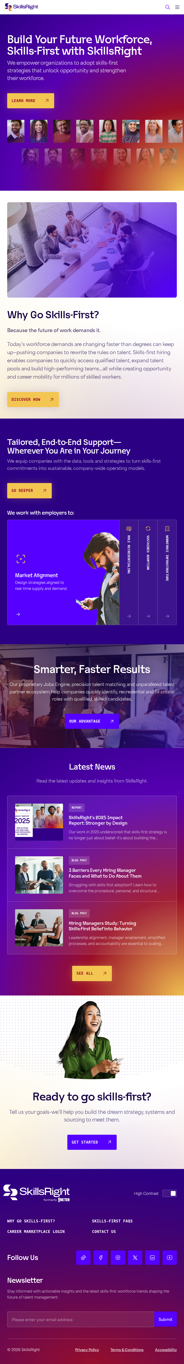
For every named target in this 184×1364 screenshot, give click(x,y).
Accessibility (166, 1349)
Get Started (85, 1142)
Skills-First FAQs (112, 1221)
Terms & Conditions (127, 1349)
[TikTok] (83, 1257)
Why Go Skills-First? (31, 1221)
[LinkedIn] (152, 1257)
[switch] (169, 1193)
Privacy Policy (87, 1349)
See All (84, 973)
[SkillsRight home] (44, 1193)
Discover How (26, 399)
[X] (135, 1257)
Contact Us (104, 1231)
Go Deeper (22, 490)
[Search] (168, 7)
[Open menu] (177, 7)
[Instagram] (118, 1257)
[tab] (63, 572)
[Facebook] (100, 1257)
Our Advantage (84, 721)
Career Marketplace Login (36, 1231)
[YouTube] (169, 1257)
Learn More (23, 100)
